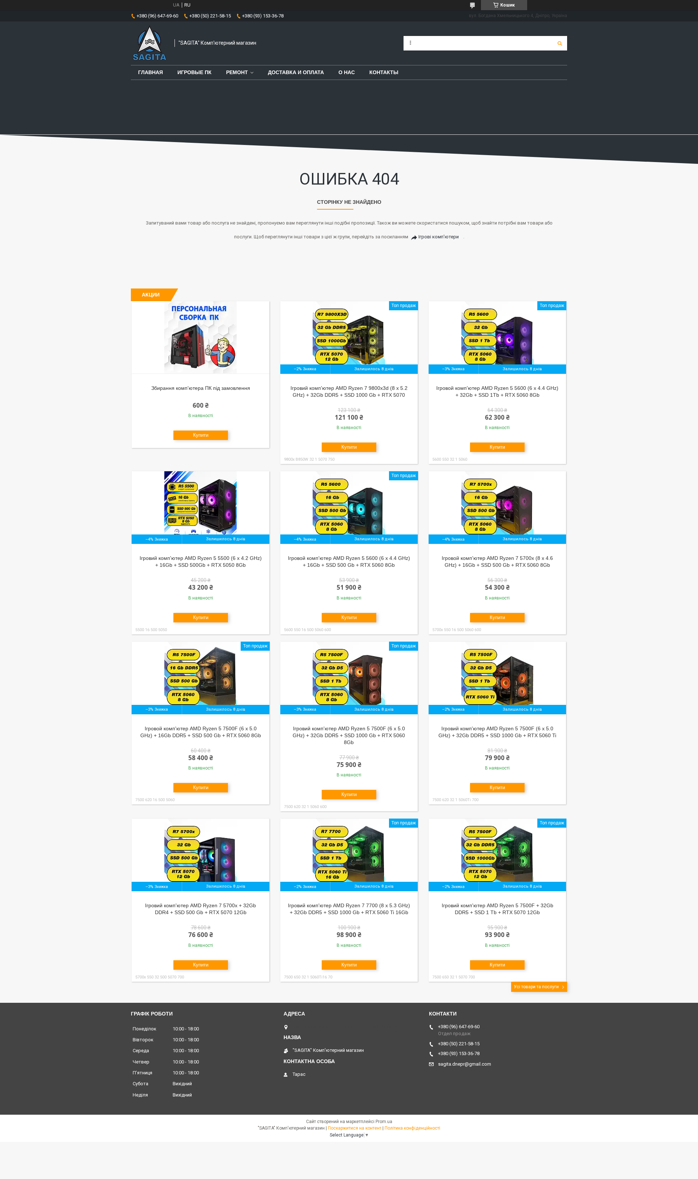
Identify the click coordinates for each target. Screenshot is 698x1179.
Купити (200, 435)
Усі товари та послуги (536, 986)
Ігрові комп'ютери (438, 236)
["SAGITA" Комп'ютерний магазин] (149, 43)
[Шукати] (560, 43)
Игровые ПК (194, 72)
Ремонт (237, 72)
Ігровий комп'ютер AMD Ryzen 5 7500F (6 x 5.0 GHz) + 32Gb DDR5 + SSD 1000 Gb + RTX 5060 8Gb (349, 735)
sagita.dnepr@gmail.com (464, 1064)
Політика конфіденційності (412, 1128)
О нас (346, 72)
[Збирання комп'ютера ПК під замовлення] (200, 337)
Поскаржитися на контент (354, 1128)
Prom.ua (384, 1121)
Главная (150, 72)
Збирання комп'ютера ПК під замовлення (200, 388)
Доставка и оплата (296, 72)
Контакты (383, 72)
